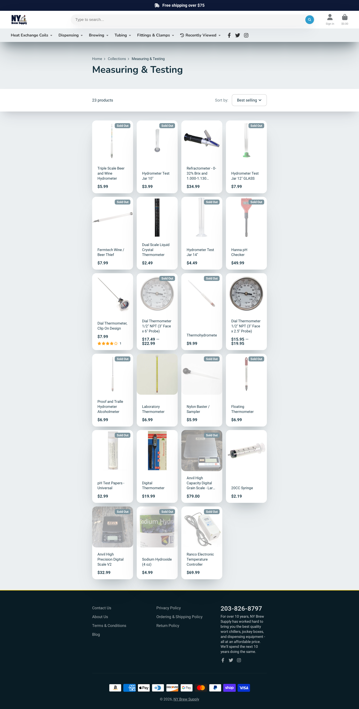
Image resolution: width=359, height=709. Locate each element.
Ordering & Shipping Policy (179, 616)
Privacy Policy (168, 608)
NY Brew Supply (186, 699)
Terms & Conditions (109, 625)
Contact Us (101, 608)
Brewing (96, 35)
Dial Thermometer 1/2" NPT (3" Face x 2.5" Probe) (246, 311)
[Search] (309, 19)
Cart (344, 19)
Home (97, 59)
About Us (100, 616)
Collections (117, 59)
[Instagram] (246, 35)
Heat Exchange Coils (29, 35)
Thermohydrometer (201, 311)
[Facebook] (229, 35)
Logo (32, 19)
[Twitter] (237, 35)
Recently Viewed (201, 35)
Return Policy (167, 625)
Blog (96, 634)
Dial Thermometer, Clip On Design (112, 311)
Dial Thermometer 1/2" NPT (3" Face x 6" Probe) (157, 311)
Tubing (121, 35)
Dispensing (68, 35)
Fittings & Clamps (153, 35)
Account (330, 19)
